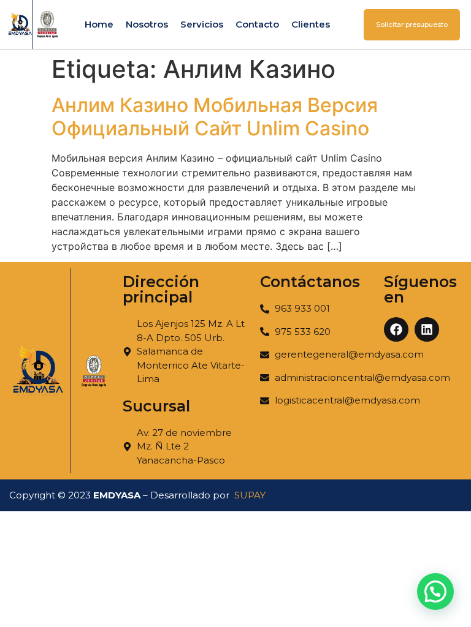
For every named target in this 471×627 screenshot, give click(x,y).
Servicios (201, 24)
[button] (435, 591)
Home (99, 24)
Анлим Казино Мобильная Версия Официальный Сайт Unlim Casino (215, 116)
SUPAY (250, 495)
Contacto (257, 24)
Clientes (310, 24)
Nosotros (147, 24)
